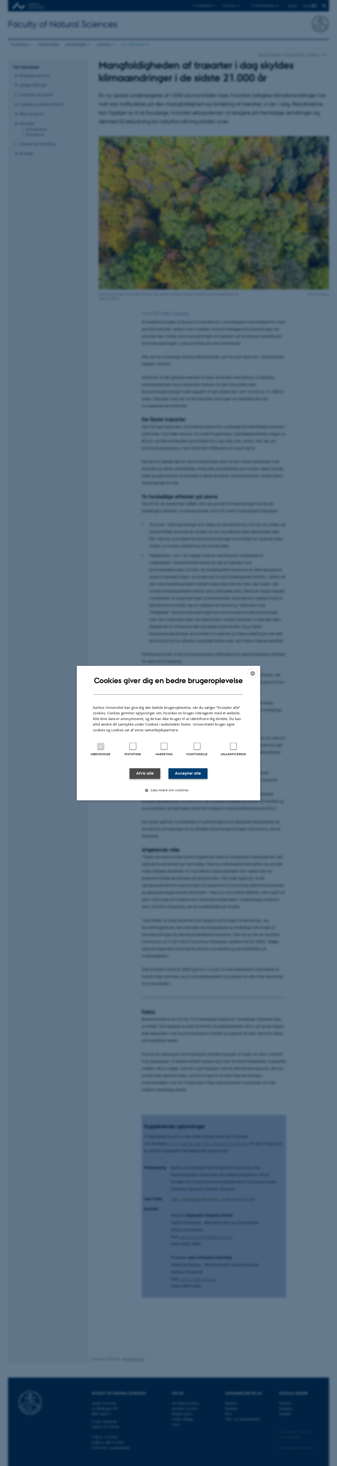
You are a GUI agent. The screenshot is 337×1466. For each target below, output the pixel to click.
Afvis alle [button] (145, 773)
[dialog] (168, 733)
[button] (168, 790)
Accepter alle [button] (188, 773)
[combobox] (252, 673)
